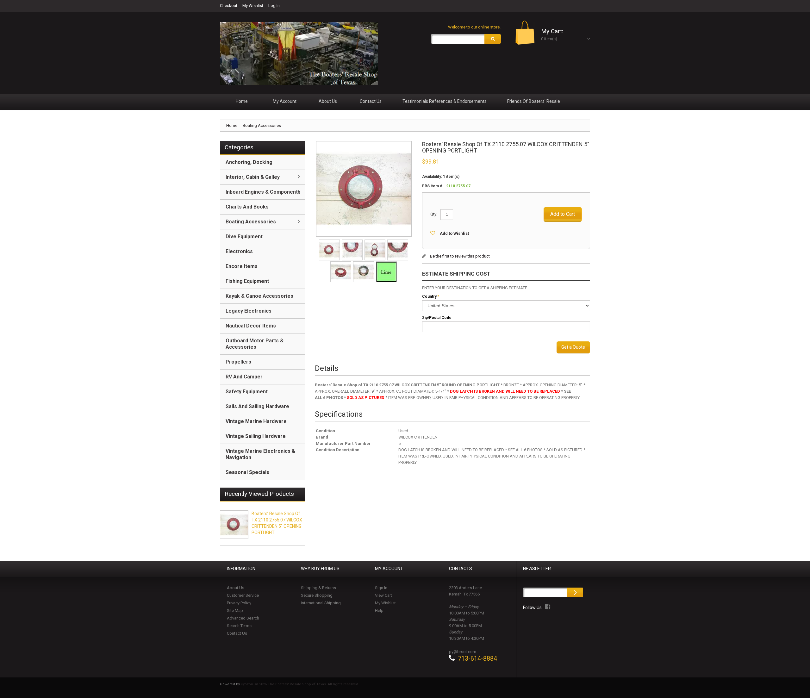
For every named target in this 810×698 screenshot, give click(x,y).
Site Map (235, 610)
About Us (235, 587)
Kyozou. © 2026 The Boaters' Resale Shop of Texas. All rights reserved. (300, 684)
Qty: (433, 214)
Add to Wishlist (454, 233)
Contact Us (237, 633)
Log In (274, 5)
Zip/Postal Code (437, 317)
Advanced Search (243, 618)
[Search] (492, 39)
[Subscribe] (575, 592)
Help (379, 610)
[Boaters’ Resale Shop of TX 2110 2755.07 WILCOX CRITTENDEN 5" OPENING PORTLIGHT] (330, 241)
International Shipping (321, 603)
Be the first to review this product (460, 256)
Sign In (381, 587)
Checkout (228, 5)
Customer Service (243, 595)
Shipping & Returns (318, 587)
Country (429, 296)
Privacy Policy (239, 603)
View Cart (383, 595)
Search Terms (239, 625)
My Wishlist (252, 5)
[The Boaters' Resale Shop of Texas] (299, 53)
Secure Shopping (317, 595)
